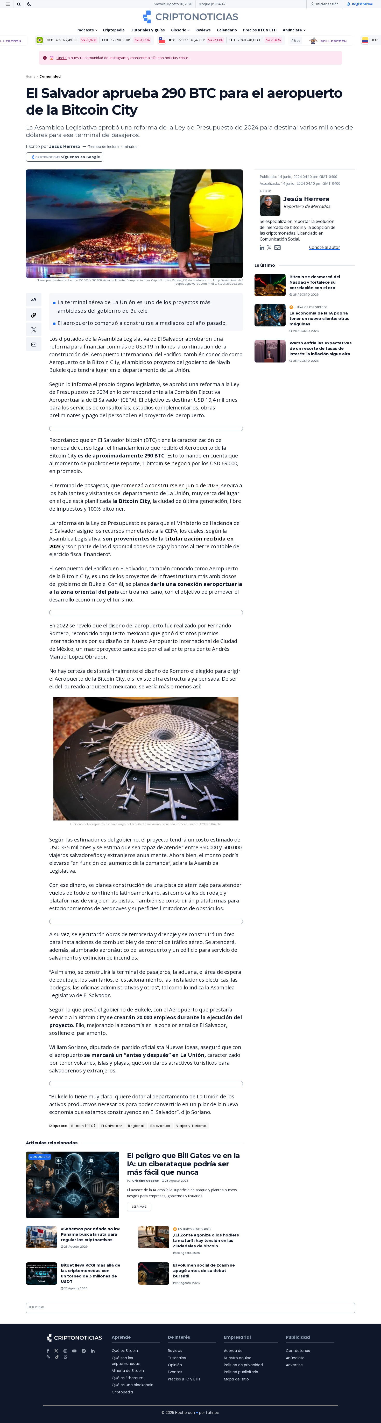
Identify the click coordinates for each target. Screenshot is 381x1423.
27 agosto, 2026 (75, 1288)
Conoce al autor (324, 247)
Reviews (203, 30)
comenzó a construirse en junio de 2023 (169, 485)
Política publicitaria (241, 1371)
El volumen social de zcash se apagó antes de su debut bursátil (204, 1270)
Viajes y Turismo (191, 1126)
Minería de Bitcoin (128, 1370)
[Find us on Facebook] (48, 1351)
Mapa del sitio (236, 1379)
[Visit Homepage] (190, 16)
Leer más (141, 1206)
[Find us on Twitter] (56, 1351)
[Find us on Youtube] (74, 1351)
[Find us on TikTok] (57, 1357)
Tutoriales (177, 1357)
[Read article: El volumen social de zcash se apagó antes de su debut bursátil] (153, 1273)
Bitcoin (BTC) (83, 1126)
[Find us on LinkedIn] (93, 1351)
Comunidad (50, 76)
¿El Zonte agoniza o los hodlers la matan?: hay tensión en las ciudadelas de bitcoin (206, 1240)
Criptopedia (114, 30)
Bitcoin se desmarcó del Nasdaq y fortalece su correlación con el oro (315, 282)
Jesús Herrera (64, 146)
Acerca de (233, 1350)
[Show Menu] (8, 4)
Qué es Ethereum (128, 1377)
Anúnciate (292, 30)
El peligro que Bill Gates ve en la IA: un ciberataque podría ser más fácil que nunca (183, 1163)
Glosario (178, 30)
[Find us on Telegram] (84, 1351)
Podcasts (85, 30)
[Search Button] (19, 4)
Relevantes (160, 1126)
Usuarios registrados (194, 1229)
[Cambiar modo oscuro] (29, 4)
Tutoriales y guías (148, 30)
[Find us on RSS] (48, 1357)
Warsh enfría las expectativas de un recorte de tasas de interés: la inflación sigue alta (321, 348)
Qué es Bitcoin (125, 1350)
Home (30, 76)
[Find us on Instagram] (65, 1351)
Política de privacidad (243, 1364)
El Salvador (111, 1126)
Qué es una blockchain (132, 1384)
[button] (33, 322)
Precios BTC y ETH (260, 30)
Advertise (294, 1364)
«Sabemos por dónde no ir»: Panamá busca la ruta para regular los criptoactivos (90, 1234)
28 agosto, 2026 (176, 1181)
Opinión (175, 1364)
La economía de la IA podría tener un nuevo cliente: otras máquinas (319, 318)
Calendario (227, 30)
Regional (136, 1126)
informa (82, 384)
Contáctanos (298, 1350)
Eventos (175, 1371)
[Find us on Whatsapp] (66, 1357)
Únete (62, 57)
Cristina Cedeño (145, 1181)
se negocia (176, 463)
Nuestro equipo (237, 1357)
